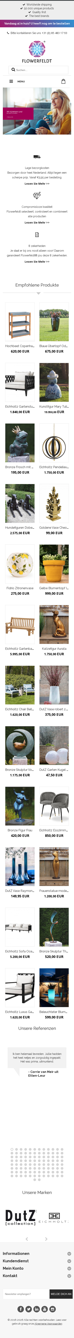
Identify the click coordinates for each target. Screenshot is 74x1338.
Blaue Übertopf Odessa (55, 346)
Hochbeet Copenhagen (21, 346)
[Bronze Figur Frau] (20, 806)
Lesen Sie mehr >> (37, 183)
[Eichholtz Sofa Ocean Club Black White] (20, 927)
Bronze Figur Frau (20, 830)
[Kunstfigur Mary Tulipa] (54, 382)
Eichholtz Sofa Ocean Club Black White (32, 951)
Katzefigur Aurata (54, 648)
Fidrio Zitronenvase (19, 588)
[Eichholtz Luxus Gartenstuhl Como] (20, 987)
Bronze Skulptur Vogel (20, 770)
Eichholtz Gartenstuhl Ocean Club (29, 406)
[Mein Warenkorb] (63, 81)
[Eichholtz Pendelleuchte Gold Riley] (54, 443)
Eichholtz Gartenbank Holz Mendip (29, 648)
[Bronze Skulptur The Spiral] (54, 927)
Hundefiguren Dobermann (23, 527)
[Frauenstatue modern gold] (54, 866)
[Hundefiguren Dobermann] (20, 503)
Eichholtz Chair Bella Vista (23, 709)
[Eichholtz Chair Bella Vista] (20, 685)
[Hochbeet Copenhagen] (20, 321)
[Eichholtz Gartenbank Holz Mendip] (20, 624)
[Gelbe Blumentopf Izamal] (54, 564)
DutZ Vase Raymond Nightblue (27, 891)
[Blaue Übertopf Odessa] (54, 321)
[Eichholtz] (54, 1234)
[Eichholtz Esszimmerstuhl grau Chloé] (54, 806)
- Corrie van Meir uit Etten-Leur (43, 1073)
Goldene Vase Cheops (54, 527)
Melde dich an (61, 1293)
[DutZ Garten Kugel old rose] (54, 745)
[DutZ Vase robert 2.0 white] (54, 685)
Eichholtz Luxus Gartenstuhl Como (29, 1012)
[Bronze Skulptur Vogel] (20, 745)
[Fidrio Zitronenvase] (20, 564)
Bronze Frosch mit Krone (22, 467)
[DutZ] (22, 1234)
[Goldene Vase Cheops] (54, 503)
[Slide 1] (37, 102)
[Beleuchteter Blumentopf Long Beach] (54, 987)
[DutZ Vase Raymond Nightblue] (20, 866)
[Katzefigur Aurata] (54, 624)
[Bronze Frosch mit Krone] (20, 443)
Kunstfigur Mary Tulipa (55, 406)
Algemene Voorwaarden (48, 1323)
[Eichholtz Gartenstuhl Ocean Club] (20, 382)
